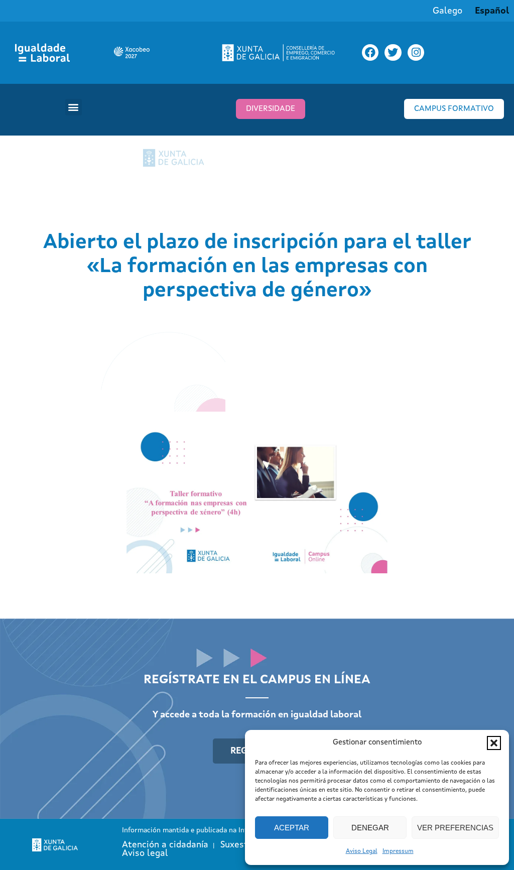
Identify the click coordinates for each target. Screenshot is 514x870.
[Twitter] (393, 52)
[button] (494, 743)
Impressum (398, 851)
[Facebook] (370, 52)
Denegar (370, 827)
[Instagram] (416, 52)
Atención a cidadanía (165, 844)
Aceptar (291, 827)
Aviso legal (145, 853)
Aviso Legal (361, 851)
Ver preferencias (455, 827)
